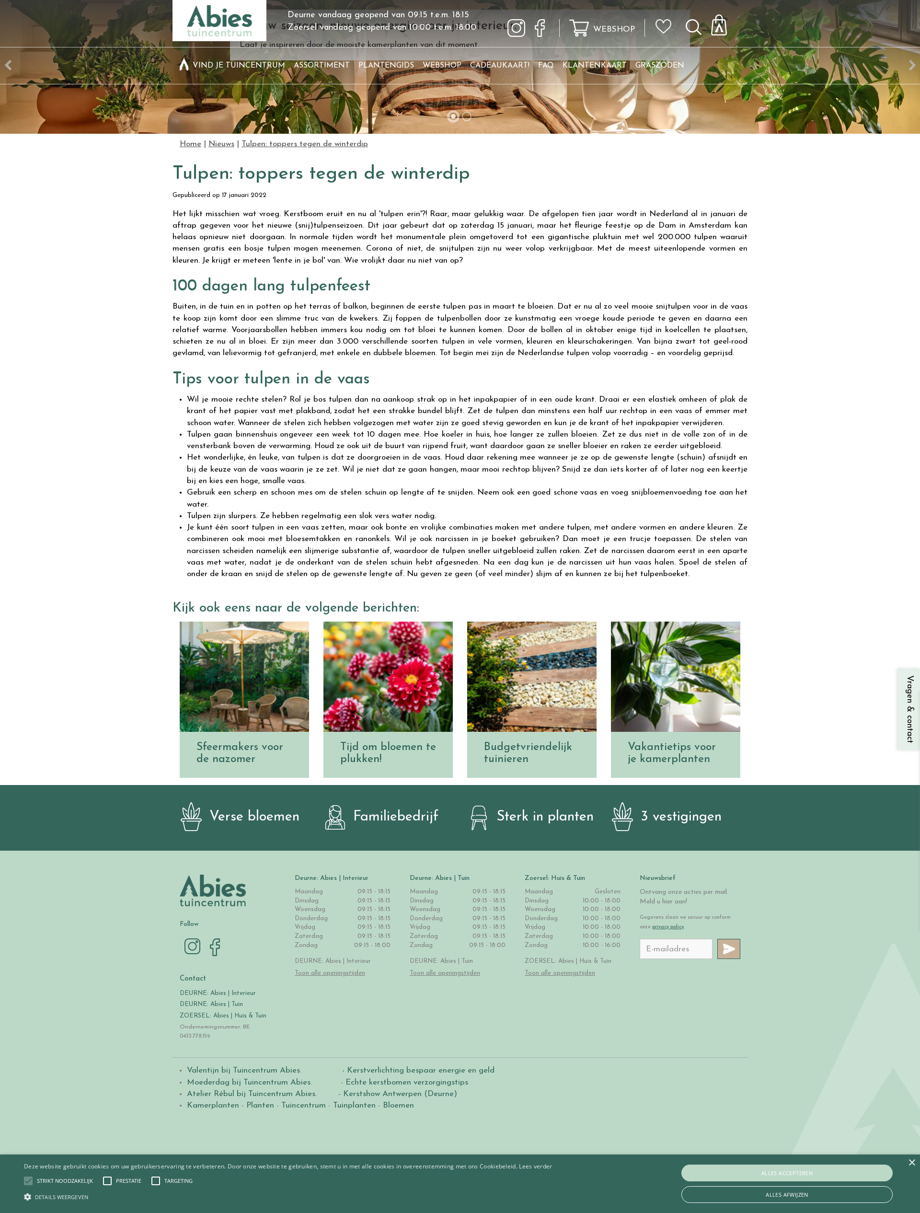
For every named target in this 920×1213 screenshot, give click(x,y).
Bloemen (398, 1105)
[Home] (184, 66)
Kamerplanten (213, 1105)
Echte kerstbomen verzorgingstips (406, 1082)
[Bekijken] (724, 22)
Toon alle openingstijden (330, 973)
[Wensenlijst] (667, 19)
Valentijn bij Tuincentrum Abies (243, 1070)
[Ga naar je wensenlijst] (667, 30)
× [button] (911, 1163)
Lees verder (535, 1166)
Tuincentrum (303, 1105)
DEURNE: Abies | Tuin (211, 1004)
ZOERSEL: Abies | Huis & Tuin (224, 1016)
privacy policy (668, 927)
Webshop (614, 29)
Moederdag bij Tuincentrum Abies (248, 1082)
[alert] (460, 1184)
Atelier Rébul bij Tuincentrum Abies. (252, 1094)
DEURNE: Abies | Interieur (218, 993)
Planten (260, 1105)
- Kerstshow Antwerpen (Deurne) (396, 1094)
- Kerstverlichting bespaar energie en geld (417, 1070)
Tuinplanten (354, 1105)
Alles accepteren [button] (787, 1173)
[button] (65, 1180)
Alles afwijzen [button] (787, 1194)
